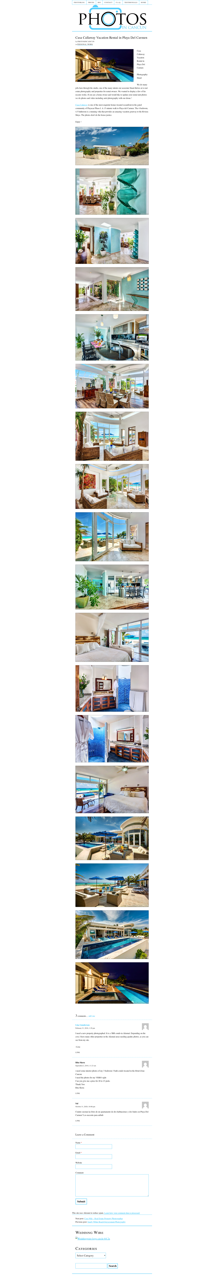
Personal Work (85, 44)
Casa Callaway (81, 104)
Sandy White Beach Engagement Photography (107, 1221)
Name (78, 1142)
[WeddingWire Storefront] (112, 1238)
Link (77, 1052)
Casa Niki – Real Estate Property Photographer (103, 1218)
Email (78, 1152)
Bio (99, 2)
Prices (91, 2)
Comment (79, 1172)
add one (92, 1016)
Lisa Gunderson (82, 1024)
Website (78, 1162)
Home (143, 2)
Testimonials (130, 2)
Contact (108, 2)
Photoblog (79, 2)
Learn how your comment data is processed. (122, 1212)
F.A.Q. (118, 2)
